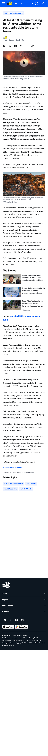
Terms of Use (6, 640)
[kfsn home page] (6, 585)
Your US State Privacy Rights (29, 638)
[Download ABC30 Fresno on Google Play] (21, 627)
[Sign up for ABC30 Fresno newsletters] (22, 620)
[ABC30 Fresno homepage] (9, 3)
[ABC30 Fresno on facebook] (4, 620)
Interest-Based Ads (19, 640)
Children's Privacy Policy (10, 638)
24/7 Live (18, 3)
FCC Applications (8, 643)
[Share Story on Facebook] (4, 46)
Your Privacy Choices (20, 635)
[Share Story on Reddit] (15, 46)
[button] (3, 3)
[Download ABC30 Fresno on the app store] (8, 627)
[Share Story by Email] (27, 46)
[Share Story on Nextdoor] (21, 46)
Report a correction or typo (12, 467)
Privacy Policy (6, 635)
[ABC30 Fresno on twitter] (10, 620)
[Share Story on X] (10, 46)
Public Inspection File (34, 640)
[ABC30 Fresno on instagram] (16, 620)
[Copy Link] (32, 46)
